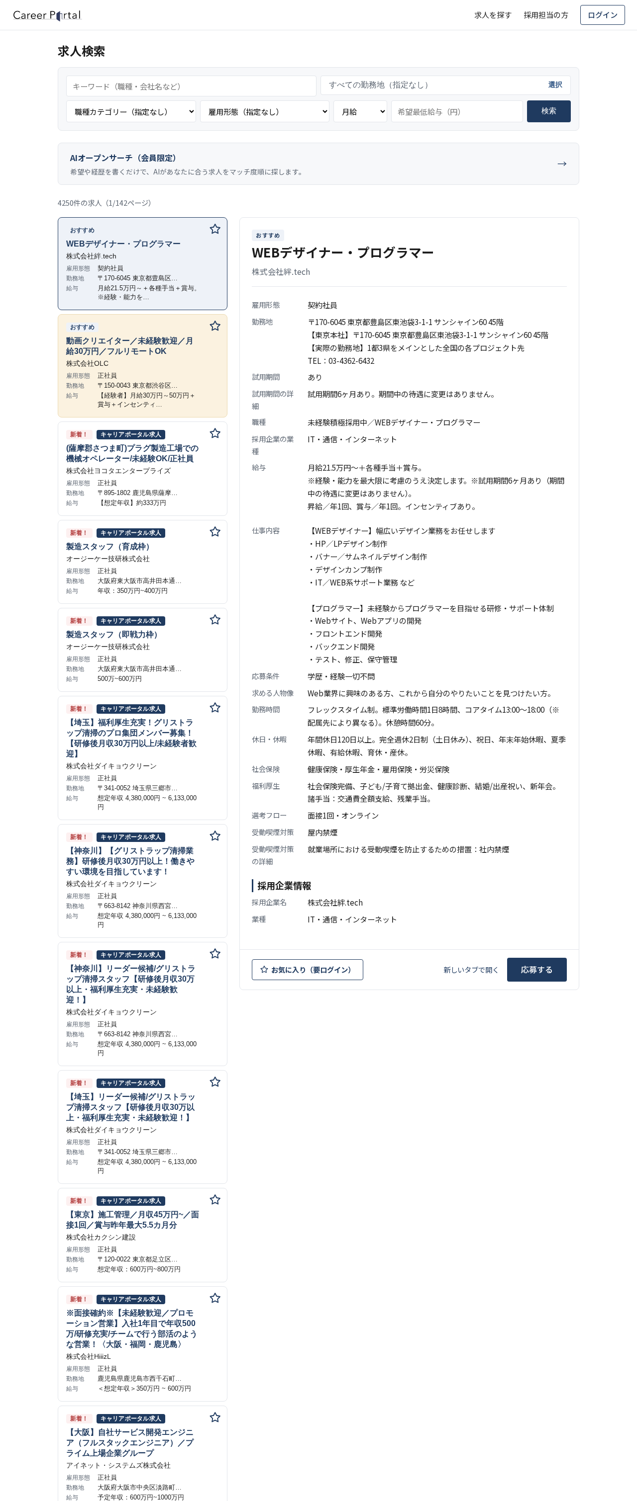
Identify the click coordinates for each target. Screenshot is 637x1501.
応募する (537, 969)
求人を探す (493, 14)
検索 (548, 110)
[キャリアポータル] (47, 14)
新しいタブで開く (471, 969)
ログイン (603, 14)
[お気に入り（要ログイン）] (215, 230)
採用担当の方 (546, 14)
